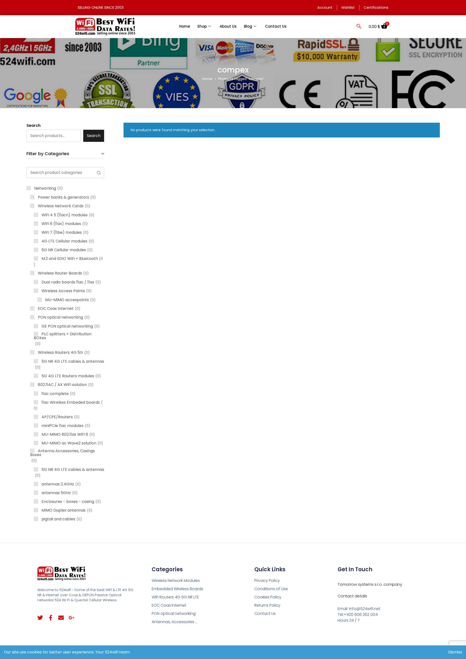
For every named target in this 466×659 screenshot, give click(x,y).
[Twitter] (40, 617)
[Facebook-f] (50, 617)
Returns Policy (267, 605)
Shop (202, 26)
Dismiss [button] (455, 652)
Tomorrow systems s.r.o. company (370, 584)
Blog (248, 26)
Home (184, 26)
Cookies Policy (267, 597)
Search (33, 125)
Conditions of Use (271, 589)
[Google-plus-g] (71, 617)
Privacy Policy (267, 580)
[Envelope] (61, 617)
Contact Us (276, 26)
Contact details (352, 596)
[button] (359, 27)
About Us (228, 26)
